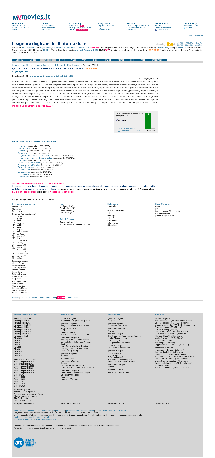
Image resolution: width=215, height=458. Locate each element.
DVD (157, 209)
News (96, 60)
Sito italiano (112, 225)
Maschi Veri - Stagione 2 (24, 392)
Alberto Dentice (18, 286)
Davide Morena (18, 211)
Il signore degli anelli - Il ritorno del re (51, 65)
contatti (24, 417)
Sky (99, 28)
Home (14, 65)
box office (60, 411)
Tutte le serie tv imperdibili (25, 359)
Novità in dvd (114, 315)
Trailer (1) (112, 206)
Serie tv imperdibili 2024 (24, 362)
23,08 (178, 359)
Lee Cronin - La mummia (118, 372)
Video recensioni (163, 28)
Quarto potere (24, 148)
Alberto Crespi (18, 263)
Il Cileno (64, 330)
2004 (45, 50)
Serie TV (16, 28)
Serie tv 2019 (19, 386)
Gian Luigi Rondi (19, 268)
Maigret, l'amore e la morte (25, 396)
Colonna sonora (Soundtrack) (167, 211)
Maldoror (64, 356)
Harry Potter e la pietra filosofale (74, 346)
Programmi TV (106, 23)
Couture (64, 344)
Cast (73, 60)
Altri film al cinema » (70, 403)
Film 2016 (18, 356)
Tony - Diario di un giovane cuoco (75, 326)
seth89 (19, 225)
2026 (23, 28)
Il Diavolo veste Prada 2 (118, 326)
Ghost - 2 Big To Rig (69, 351)
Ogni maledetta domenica (166, 363)
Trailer (158, 26)
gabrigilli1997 (22, 247)
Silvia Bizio (17, 272)
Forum (62, 60)
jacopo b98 (21, 245)
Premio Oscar (66, 208)
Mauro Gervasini (19, 290)
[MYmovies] (34, 20)
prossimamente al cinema (25, 315)
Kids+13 (182, 47)
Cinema (45, 23)
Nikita (157, 365)
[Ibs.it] (166, 45)
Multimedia (161, 23)
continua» (94, 47)
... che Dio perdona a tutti (118, 338)
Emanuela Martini (19, 288)
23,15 (166, 340)
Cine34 (184, 359)
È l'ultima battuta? (115, 357)
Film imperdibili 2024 (22, 321)
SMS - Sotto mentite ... (165, 359)
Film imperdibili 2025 (136, 28)
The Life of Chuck (162, 356)
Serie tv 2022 (19, 379)
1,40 (176, 332)
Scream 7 (112, 367)
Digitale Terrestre (106, 26)
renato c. (20, 227)
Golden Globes (66, 210)
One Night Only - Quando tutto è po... (77, 348)
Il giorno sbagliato (162, 352)
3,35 (173, 352)
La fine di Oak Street (70, 375)
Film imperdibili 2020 (22, 329)
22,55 (171, 321)
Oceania (64, 363)
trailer (105, 411)
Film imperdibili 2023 (22, 323)
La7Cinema (183, 332)
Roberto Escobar (19, 274)
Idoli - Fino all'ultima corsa (119, 348)
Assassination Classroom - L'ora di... (29, 394)
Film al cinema (47, 26)
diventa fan (162, 30)
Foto (132, 60)
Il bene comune (114, 353)
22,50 (176, 361)
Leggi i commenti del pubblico (128, 131)
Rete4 (178, 327)
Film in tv (159, 315)
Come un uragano (162, 327)
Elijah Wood (45, 47)
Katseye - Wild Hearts (70, 379)
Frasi (142, 60)
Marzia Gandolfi (18, 209)
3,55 (172, 329)
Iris (176, 329)
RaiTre (183, 334)
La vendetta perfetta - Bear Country (76, 342)
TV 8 (181, 350)
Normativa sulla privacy (23, 419)
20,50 (170, 336)
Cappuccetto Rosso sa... (165, 345)
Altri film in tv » (162, 403)
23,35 (173, 327)
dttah (19, 221)
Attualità (131, 23)
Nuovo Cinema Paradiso (29, 162)
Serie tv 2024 (19, 375)
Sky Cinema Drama (182, 321)
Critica (33, 60)
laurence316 (22, 240)
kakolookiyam (22, 254)
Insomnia (159, 340)
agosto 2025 (91, 50)
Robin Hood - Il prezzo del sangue (75, 373)
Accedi (98, 411)
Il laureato (22, 146)
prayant (20, 229)
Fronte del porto (25, 167)
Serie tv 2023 (19, 377)
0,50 (167, 343)
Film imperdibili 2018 (22, 334)
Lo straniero (113, 355)
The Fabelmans (161, 321)
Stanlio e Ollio (161, 336)
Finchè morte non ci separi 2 (120, 359)
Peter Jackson (28, 47)
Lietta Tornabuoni (19, 276)
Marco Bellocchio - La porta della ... (76, 334)
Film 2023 (18, 340)
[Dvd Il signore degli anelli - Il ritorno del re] (189, 45)
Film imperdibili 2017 (22, 336)
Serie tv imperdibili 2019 (24, 373)
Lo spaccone (24, 172)
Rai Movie (184, 323)
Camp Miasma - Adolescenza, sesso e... (78, 367)
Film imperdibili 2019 (22, 332)
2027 (25, 26)
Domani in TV (104, 30)
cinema (23, 411)
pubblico (76, 65)
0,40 (179, 363)
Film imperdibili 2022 (22, 325)
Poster (121, 60)
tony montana (22, 232)
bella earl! (21, 236)
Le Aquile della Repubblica (119, 343)
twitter (188, 28)
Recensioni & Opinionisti (23, 204)
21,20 (177, 334)
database (31, 411)
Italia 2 (185, 345)
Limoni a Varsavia (68, 328)
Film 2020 (18, 347)
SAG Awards (65, 206)
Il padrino (22, 151)
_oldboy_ (20, 243)
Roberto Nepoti (18, 265)
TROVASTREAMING (118, 411)
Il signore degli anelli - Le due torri (33, 155)
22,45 (177, 325)
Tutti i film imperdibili (23, 318)
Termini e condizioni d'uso (46, 419)
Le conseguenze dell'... (164, 323)
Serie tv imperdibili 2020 (24, 370)
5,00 (177, 323)
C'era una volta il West (164, 334)
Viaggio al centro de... (164, 325)
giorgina (20, 218)
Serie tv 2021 (19, 381)
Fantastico (163, 47)
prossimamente (72, 411)
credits (16, 417)
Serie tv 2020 (19, 384)
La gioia (111, 321)
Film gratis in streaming (80, 28)
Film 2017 (18, 354)
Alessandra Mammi (20, 292)
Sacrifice (64, 377)
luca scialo (21, 251)
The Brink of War (21, 398)
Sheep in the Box (68, 332)
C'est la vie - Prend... (164, 332)
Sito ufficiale (113, 223)
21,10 (170, 338)
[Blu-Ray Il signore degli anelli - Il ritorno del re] (198, 45)
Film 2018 (18, 351)
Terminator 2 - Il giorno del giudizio (75, 321)
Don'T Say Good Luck (23, 400)
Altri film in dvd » (116, 403)
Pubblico (48, 60)
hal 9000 (20, 234)
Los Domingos (114, 340)
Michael (111, 331)
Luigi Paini (16, 278)
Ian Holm (71, 47)
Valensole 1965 (67, 358)
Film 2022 (18, 343)
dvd (49, 411)
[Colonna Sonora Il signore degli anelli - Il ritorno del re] (180, 45)
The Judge (159, 343)
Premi (15, 30)
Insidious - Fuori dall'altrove (72, 365)
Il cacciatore (23, 176)
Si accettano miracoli (164, 361)
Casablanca (23, 153)
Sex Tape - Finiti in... (164, 367)
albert (18, 238)
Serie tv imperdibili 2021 (24, 368)
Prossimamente (48, 28)
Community (190, 23)
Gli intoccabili (24, 169)
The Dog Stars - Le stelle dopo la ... (76, 340)
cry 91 (19, 216)
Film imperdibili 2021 (22, 327)
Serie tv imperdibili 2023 (24, 364)
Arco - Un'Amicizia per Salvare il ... (123, 362)
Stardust (158, 354)
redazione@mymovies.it (39, 417)
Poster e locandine (116, 210)
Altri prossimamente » (24, 403)
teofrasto (20, 258)
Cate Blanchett (59, 47)
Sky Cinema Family (188, 325)
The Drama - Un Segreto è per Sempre (124, 336)
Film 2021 (18, 345)
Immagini (112, 215)
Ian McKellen (83, 47)
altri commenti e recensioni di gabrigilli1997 (51, 76)
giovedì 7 (80, 50)
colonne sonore (87, 411)
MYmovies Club (191, 26)
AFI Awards (65, 213)
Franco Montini (18, 270)
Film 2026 (16, 26)
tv (54, 411)
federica (20, 223)
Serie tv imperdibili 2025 (137, 26)
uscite (44, 411)
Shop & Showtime (163, 204)
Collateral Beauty (162, 329)
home (16, 411)
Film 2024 (18, 338)
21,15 (163, 365)
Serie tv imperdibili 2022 (24, 366)
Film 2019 (18, 349)
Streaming (75, 23)
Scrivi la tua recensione (125, 128)
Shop (76, 298)
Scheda (19, 60)
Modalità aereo (161, 338)
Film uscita (46, 30)
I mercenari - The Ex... (164, 350)
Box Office (131, 30)
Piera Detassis (18, 284)
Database (17, 23)
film (22, 65)
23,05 (179, 345)
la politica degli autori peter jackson (75, 224)
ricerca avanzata (196, 36)
